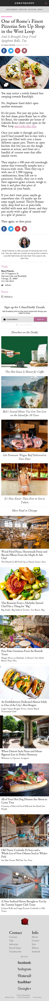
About (35, 937)
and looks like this (25, 126)
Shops (39, 9)
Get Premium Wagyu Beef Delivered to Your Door (24, 457)
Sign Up (40, 319)
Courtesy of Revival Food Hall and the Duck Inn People (23, 808)
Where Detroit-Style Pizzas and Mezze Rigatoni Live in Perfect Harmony (21, 753)
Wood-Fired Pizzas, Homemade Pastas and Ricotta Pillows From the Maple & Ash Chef (24, 555)
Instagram (24, 970)
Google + (24, 989)
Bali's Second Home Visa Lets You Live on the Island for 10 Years (24, 413)
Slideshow (8, 296)
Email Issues (15, 948)
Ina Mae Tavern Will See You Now (16, 860)
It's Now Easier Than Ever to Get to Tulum (24, 500)
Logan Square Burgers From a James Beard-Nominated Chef (20, 710)
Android (36, 951)
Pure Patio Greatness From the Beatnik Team (22, 652)
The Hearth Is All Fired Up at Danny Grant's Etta (23, 561)
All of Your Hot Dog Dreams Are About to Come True (24, 801)
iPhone (35, 948)
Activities (32, 9)
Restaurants (12, 9)
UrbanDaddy (24, 3)
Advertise (13, 944)
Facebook (24, 963)
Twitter (24, 982)
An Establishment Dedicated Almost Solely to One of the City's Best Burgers (24, 703)
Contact (13, 937)
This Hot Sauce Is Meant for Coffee (24, 372)
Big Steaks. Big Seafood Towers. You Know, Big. (23, 609)
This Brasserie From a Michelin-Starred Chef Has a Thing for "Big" (22, 604)
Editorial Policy (9, 997)
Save (17, 50)
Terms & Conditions (23, 997)
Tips (11, 940)
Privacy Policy (37, 997)
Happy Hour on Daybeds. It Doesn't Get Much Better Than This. (22, 659)
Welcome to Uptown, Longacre (15, 758)
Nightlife (23, 9)
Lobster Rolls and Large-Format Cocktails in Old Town (23, 910)
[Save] (24, 50)
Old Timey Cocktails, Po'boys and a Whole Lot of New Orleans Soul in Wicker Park (24, 853)
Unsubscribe (15, 951)
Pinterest (24, 976)
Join (34, 944)
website (7, 285)
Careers (35, 940)
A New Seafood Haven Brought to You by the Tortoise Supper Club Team (23, 903)
